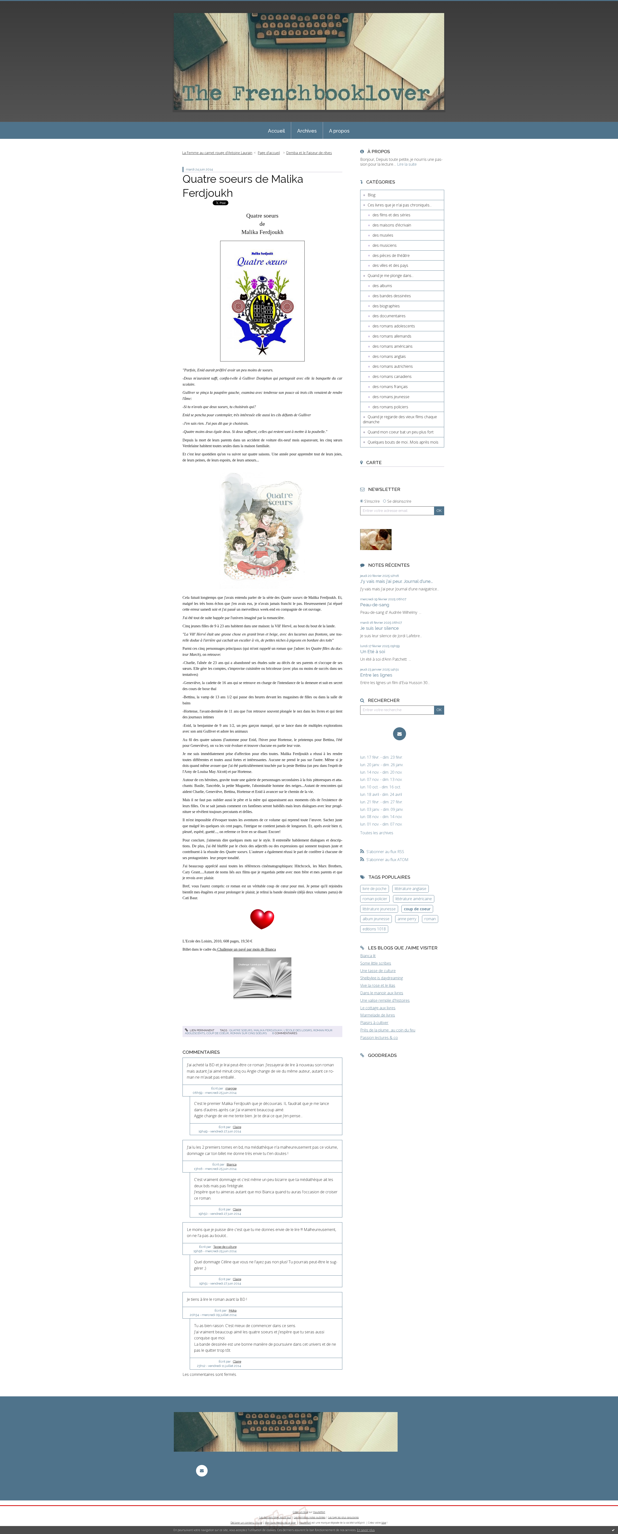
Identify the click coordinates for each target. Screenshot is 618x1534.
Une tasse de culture (378, 970)
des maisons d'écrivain (391, 225)
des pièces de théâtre (391, 255)
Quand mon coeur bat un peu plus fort (401, 432)
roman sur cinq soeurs (248, 1033)
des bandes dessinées (391, 295)
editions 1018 (374, 929)
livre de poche (374, 888)
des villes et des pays (390, 265)
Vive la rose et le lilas (377, 985)
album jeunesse (376, 918)
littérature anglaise (410, 888)
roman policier (375, 898)
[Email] (399, 733)
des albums (382, 285)
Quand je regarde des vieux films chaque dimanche (400, 419)
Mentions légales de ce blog (280, 1522)
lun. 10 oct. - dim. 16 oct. (380, 787)
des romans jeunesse (390, 396)
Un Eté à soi (372, 651)
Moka (233, 1310)
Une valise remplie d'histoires (385, 1000)
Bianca (232, 1164)
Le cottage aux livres (377, 1008)
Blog (371, 195)
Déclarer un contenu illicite (246, 1522)
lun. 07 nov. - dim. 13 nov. (381, 779)
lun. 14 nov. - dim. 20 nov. (381, 772)
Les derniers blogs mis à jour (275, 1517)
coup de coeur (217, 1033)
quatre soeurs (240, 1030)
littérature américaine (413, 898)
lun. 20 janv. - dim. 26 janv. (381, 764)
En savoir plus (366, 1530)
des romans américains (392, 346)
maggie (231, 1088)
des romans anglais (389, 356)
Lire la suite (407, 164)
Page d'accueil (269, 152)
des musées (382, 235)
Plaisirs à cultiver (374, 1022)
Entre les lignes (376, 675)
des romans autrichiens (392, 366)
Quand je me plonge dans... (391, 275)
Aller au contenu (16, 4)
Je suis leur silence (379, 628)
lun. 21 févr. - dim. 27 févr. (381, 802)
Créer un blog (300, 1512)
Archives (307, 131)
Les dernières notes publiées (309, 1517)
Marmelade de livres (377, 1015)
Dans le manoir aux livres (381, 993)
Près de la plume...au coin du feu (387, 1030)
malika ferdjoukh (268, 1030)
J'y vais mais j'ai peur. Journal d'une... (396, 581)
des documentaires (389, 315)
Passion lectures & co (379, 1037)
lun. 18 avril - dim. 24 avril (381, 794)
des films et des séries (391, 215)
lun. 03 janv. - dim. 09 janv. (381, 809)
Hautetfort (319, 1512)
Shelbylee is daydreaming (381, 978)
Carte (374, 462)
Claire (237, 1127)
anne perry (407, 918)
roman (430, 918)
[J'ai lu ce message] (613, 1530)
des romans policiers (390, 407)
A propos (339, 131)
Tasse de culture (225, 1247)
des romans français (390, 386)
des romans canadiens (392, 376)
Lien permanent (201, 1030)
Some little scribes (375, 963)
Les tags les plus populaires (343, 1517)
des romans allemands (391, 336)
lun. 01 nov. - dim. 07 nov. (381, 824)
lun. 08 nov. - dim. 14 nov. (381, 816)
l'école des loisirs (298, 1030)
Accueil (276, 131)
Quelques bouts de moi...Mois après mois (403, 442)
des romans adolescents (393, 326)
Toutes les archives (376, 832)
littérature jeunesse (379, 909)
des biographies (386, 306)
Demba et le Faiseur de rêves (309, 152)
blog (383, 1522)
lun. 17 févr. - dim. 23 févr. (381, 757)
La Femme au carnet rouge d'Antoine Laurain (217, 152)
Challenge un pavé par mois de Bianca (246, 949)
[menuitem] (276, 130)
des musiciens (384, 245)
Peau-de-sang (374, 604)
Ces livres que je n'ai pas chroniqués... (400, 205)
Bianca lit (368, 955)
